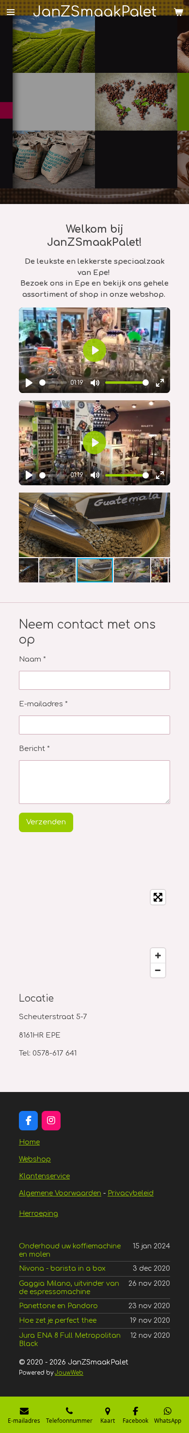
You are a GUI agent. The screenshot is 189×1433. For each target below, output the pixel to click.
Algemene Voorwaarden (60, 1193)
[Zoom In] (158, 955)
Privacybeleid (131, 1193)
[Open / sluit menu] (10, 12)
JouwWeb (69, 1373)
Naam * (32, 659)
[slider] (53, 382)
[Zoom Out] (158, 970)
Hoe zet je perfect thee (57, 1320)
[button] (161, 501)
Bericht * (34, 749)
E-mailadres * (43, 704)
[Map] (94, 933)
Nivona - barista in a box (62, 1268)
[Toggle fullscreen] (158, 897)
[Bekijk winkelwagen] (178, 12)
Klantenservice (44, 1176)
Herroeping (38, 1213)
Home (29, 1142)
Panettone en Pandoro (58, 1306)
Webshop (35, 1159)
